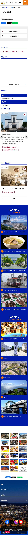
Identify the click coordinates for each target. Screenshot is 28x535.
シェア (3, 23)
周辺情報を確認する (14, 84)
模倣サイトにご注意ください (14, 512)
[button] (1, 136)
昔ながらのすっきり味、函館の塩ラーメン (14, 251)
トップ (2, 7)
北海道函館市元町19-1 (7, 19)
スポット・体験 (9, 7)
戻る (14, 198)
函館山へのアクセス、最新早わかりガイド (14, 232)
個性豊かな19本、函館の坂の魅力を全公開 (14, 270)
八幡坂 (6, 358)
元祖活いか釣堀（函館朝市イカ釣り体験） (14, 339)
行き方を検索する (14, 36)
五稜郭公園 (7, 377)
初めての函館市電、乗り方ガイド (12, 290)
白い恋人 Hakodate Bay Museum (12, 416)
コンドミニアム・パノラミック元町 (13, 188)
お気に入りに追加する (14, 31)
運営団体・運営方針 (8, 514)
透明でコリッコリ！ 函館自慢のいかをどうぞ (15, 309)
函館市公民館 (6, 134)
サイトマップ (18, 514)
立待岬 (6, 397)
